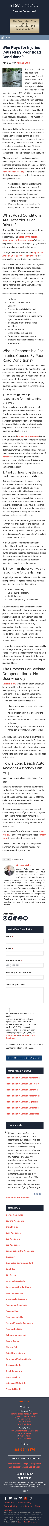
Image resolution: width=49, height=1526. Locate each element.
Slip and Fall (11, 1347)
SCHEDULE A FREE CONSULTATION (24, 1459)
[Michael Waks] (9, 875)
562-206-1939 (25, 1419)
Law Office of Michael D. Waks (24, 5)
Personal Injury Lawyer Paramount (23, 1096)
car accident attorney (13, 171)
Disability (10, 1257)
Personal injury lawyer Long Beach (24, 1463)
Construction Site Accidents (20, 1251)
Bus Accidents (13, 1239)
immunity (6, 456)
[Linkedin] (15, 918)
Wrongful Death (13, 1389)
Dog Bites (10, 1269)
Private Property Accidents (19, 1323)
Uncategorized (13, 1377)
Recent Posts (17, 859)
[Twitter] (10, 918)
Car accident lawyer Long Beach (24, 1467)
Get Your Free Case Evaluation (23, 1058)
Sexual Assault (13, 1341)
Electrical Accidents (15, 1281)
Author (6, 859)
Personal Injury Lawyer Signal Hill (22, 1102)
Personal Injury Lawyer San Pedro (22, 1084)
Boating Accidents (15, 1221)
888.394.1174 (27, 26)
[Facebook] (5, 918)
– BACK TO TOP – (24, 1402)
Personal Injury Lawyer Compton (22, 1090)
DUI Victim (11, 1275)
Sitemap (8, 1510)
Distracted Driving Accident (19, 1263)
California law (9, 684)
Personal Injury (13, 1311)
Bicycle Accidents (14, 1215)
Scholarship (26, 1506)
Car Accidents (13, 1245)
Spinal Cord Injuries (15, 1353)
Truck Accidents (14, 1371)
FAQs (37, 1506)
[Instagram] (20, 918)
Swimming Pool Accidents (18, 1359)
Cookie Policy (10, 1506)
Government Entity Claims (18, 1287)
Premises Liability (14, 1317)
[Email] (25, 918)
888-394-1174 (24, 1449)
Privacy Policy (12, 1035)
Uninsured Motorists (16, 1383)
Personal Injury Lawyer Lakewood (22, 1108)
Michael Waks (23, 865)
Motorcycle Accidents (16, 1299)
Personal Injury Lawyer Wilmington (23, 1078)
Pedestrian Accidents (16, 1305)
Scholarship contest (16, 1335)
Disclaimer (9, 1502)
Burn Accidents (13, 1233)
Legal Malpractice (14, 1293)
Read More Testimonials (18, 1197)
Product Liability (14, 1329)
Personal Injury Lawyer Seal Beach (22, 1114)
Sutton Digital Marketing (27, 1522)
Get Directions (24, 1424)
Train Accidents (13, 1365)
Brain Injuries (12, 1227)
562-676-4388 (25, 1422)
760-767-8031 (25, 1436)
